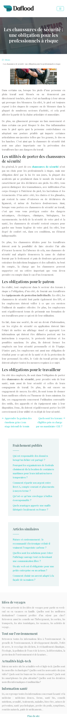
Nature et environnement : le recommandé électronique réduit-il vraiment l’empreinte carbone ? (31, 543)
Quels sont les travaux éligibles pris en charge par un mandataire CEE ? (49, 422)
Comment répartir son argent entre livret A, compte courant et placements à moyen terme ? (33, 486)
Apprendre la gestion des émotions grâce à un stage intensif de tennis (18, 422)
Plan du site (33, 716)
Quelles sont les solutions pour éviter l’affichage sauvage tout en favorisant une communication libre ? (33, 557)
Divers (7, 60)
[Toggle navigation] (60, 8)
